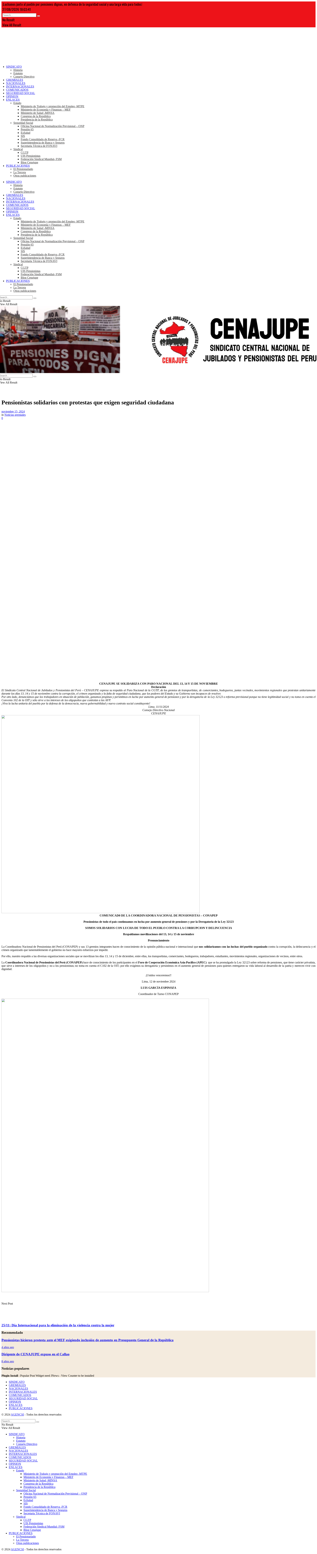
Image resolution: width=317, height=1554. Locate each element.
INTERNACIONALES (20, 86)
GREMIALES (14, 79)
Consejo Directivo (23, 76)
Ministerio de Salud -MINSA (37, 112)
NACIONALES (15, 83)
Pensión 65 (27, 129)
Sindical (18, 149)
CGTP (24, 152)
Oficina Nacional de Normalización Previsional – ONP (52, 126)
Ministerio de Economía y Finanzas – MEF (46, 109)
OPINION (12, 96)
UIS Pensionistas (30, 155)
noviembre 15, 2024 (13, 411)
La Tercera (19, 172)
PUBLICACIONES (18, 165)
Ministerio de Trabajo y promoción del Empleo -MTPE (52, 106)
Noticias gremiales (15, 414)
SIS (23, 136)
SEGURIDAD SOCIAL (20, 93)
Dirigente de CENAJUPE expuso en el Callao (35, 1354)
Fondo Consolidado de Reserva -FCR (43, 139)
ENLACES (13, 99)
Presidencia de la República (37, 119)
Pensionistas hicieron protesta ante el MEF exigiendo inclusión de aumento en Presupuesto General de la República (87, 1340)
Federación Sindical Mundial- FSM (41, 159)
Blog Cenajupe (29, 162)
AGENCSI (17, 1414)
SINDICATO (14, 66)
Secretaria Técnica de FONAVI (39, 145)
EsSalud (25, 132)
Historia (18, 70)
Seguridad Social (23, 122)
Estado (17, 103)
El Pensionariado (23, 169)
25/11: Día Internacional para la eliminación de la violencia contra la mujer (57, 1325)
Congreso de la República (36, 116)
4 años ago (7, 1347)
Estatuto (18, 73)
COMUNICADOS (17, 89)
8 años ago (7, 1361)
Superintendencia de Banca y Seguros (43, 142)
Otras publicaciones (24, 175)
